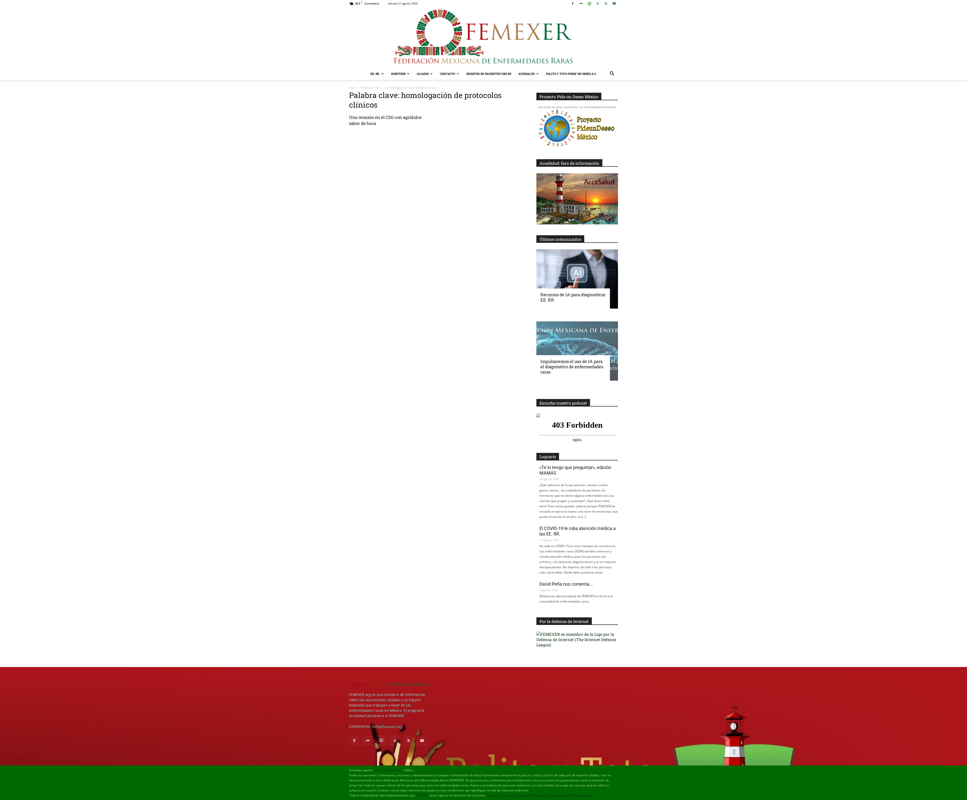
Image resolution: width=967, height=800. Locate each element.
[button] (612, 74)
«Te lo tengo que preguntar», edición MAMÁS (575, 470)
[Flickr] (581, 3)
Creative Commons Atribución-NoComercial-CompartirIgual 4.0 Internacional (540, 795)
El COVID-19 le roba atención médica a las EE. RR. (577, 531)
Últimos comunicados (560, 239)
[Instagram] (589, 3)
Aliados (423, 74)
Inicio (352, 87)
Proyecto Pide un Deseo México (568, 96)
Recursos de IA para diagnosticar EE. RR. (573, 297)
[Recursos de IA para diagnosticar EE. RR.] (577, 279)
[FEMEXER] (483, 37)
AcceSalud (526, 74)
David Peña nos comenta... (566, 584)
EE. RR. (375, 74)
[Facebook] (572, 3)
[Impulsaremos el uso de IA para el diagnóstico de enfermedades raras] (577, 351)
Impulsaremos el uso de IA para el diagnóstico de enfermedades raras (571, 366)
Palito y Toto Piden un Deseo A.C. (571, 74)
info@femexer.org (387, 726)
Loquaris (547, 456)
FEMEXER (422, 795)
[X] (606, 3)
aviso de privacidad (387, 770)
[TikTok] (597, 3)
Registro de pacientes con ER (488, 74)
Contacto (447, 74)
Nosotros (398, 74)
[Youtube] (614, 3)
